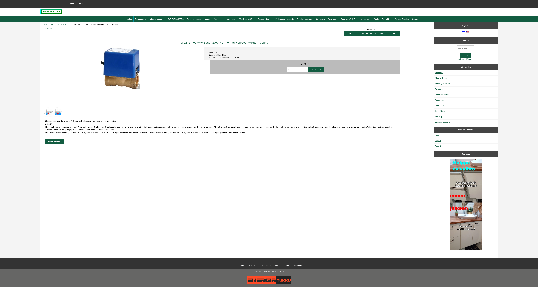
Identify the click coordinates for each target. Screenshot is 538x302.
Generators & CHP (348, 19)
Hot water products (156, 19)
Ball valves (61, 24)
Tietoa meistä (298, 265)
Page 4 (438, 146)
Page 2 (438, 135)
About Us (439, 73)
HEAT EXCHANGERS (175, 19)
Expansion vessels (194, 19)
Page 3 (438, 141)
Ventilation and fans (246, 19)
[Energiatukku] (269, 284)
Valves (52, 24)
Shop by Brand (441, 78)
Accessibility (440, 100)
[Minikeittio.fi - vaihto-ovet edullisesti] (466, 205)
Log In (81, 4)
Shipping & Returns (443, 83)
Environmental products (284, 19)
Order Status (440, 111)
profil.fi (267, 271)
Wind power (333, 19)
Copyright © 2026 (259, 271)
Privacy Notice (441, 89)
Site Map (438, 116)
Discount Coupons (442, 122)
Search (465, 40)
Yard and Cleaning (402, 19)
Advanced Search (465, 59)
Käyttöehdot (266, 265)
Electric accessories (304, 19)
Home (71, 4)
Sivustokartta (253, 265)
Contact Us (439, 105)
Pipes (216, 19)
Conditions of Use (442, 95)
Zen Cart (281, 271)
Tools (376, 19)
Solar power (320, 19)
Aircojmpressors (365, 19)
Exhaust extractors (265, 19)
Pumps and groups (229, 19)
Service (415, 19)
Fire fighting (386, 19)
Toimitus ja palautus (282, 265)
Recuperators (140, 19)
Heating (129, 19)
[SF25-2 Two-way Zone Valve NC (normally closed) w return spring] (53, 113)
